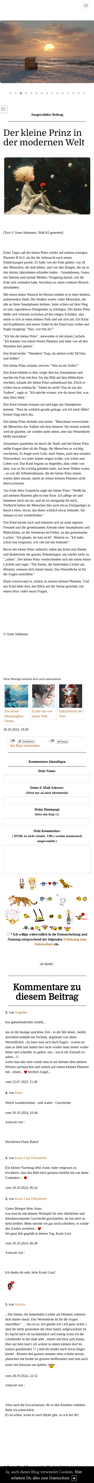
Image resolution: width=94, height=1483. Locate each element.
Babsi (19, 1093)
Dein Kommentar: (47, 836)
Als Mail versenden (25, 746)
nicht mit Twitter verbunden (51, 741)
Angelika (21, 1012)
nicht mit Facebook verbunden (12, 741)
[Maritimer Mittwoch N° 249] (47, 52)
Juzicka (20, 1304)
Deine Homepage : (47, 812)
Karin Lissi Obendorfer (31, 1158)
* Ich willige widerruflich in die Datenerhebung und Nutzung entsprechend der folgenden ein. (47, 939)
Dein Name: (47, 771)
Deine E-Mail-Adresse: (47, 790)
